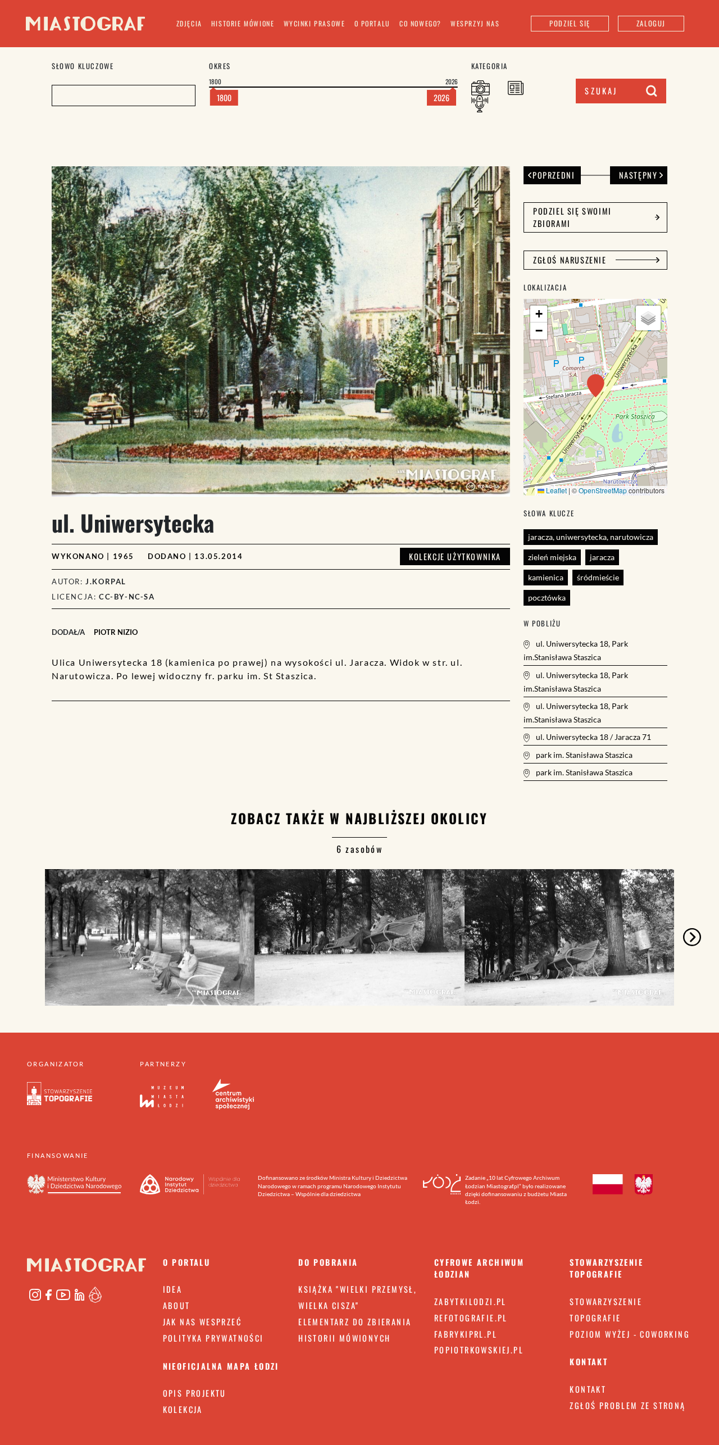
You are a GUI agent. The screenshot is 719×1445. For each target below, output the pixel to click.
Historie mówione (243, 23)
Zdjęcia (189, 23)
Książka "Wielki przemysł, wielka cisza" (357, 1297)
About (176, 1305)
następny (638, 175)
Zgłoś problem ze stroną (627, 1405)
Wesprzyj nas (474, 23)
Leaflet (555, 490)
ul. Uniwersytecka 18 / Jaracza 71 (592, 737)
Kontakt (588, 1389)
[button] (595, 385)
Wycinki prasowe (314, 23)
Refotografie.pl (471, 1318)
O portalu (372, 23)
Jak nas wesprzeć (202, 1322)
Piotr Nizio (116, 632)
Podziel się (569, 23)
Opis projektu (194, 1393)
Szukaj (601, 91)
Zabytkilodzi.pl (470, 1301)
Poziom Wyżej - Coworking (630, 1334)
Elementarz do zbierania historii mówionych (354, 1330)
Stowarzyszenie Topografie (606, 1310)
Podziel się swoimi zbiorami (572, 217)
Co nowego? (420, 23)
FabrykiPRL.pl (465, 1334)
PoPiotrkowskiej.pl (479, 1350)
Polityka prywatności (213, 1338)
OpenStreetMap (603, 490)
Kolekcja (183, 1409)
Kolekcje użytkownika (455, 556)
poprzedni (554, 175)
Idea (173, 1289)
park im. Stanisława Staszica (583, 755)
